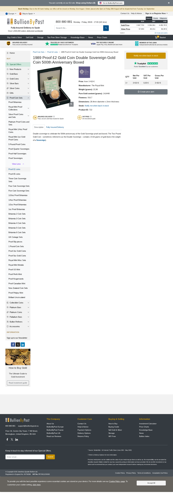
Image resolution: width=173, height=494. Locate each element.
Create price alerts (162, 33)
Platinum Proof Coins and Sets (18, 123)
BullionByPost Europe (55, 427)
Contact (125, 13)
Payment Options (84, 430)
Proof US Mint (14, 269)
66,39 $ (164, 29)
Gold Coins (14, 79)
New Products (15, 69)
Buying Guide (113, 427)
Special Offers (15, 64)
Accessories (14, 326)
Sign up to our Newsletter (17, 338)
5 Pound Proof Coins (16, 144)
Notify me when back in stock (97, 106)
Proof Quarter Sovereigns (18, 149)
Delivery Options (84, 433)
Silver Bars (14, 83)
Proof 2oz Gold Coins (17, 251)
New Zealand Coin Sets (18, 288)
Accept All (151, 483)
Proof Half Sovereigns (17, 154)
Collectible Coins (16, 303)
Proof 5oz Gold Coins (17, 256)
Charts (102, 37)
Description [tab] (38, 127)
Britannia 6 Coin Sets (17, 232)
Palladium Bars (15, 317)
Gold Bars (13, 74)
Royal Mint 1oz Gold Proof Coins (16, 138)
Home (12, 53)
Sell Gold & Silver (115, 430)
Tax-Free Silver (57, 37)
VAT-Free (112, 436)
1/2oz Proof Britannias (17, 204)
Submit (50, 457)
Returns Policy (83, 436)
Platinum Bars (15, 307)
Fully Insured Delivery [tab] (55, 127)
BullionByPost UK (53, 433)
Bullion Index (144, 436)
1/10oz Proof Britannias (17, 195)
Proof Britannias (15, 102)
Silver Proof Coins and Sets (15, 115)
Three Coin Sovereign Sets (17, 180)
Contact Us (82, 424)
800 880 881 (10, 426)
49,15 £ (152, 29)
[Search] (106, 28)
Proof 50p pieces (15, 242)
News (90, 37)
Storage (40, 37)
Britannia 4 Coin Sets (17, 223)
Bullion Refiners (15, 322)
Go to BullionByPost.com (112, 3)
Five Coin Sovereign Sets (18, 191)
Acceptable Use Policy (160, 473)
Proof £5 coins (14, 174)
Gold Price (125, 25)
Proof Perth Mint (15, 274)
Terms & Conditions (144, 473)
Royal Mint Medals (16, 265)
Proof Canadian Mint (16, 283)
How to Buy (112, 424)
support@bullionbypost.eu (28, 426)
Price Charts (144, 427)
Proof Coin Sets (38, 52)
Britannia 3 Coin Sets (17, 218)
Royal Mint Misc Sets (17, 260)
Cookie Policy (120, 473)
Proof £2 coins (52, 52)
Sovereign (40, 140)
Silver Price (125, 29)
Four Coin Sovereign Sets (19, 186)
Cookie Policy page (117, 481)
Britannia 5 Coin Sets (17, 228)
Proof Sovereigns (15, 158)
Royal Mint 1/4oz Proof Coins (17, 130)
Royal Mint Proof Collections (15, 108)
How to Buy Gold (18, 368)
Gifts (11, 93)
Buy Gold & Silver (14, 37)
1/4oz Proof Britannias (17, 200)
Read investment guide (18, 383)
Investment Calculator (147, 424)
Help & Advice (136, 13)
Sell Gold (29, 37)
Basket (162, 37)
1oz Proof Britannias (16, 209)
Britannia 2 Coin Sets (17, 214)
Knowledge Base (77, 37)
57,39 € (141, 29)
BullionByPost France (55, 430)
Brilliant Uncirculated (16, 297)
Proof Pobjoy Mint (15, 293)
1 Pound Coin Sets (16, 246)
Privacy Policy (131, 473)
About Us (50, 424)
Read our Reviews (54, 436)
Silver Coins (14, 88)
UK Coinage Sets (15, 237)
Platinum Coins (15, 312)
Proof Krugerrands (16, 279)
